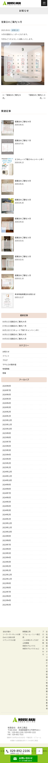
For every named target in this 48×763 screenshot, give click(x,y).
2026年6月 (6, 394)
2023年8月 (6, 540)
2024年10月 (7, 480)
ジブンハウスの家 (9, 640)
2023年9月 (6, 536)
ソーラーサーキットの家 (11, 634)
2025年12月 (7, 420)
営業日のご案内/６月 (23, 181)
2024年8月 (6, 489)
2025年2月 (6, 463)
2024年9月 (6, 484)
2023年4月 (6, 557)
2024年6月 (6, 497)
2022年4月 (6, 600)
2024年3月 (6, 510)
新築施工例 (27, 631)
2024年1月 (6, 519)
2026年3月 (6, 407)
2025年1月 (6, 467)
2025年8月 (6, 437)
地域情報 (5, 369)
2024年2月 (6, 514)
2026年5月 (6, 399)
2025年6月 (6, 446)
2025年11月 (7, 424)
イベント (5, 356)
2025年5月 (6, 450)
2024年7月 (6, 493)
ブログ (5, 360)
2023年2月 (6, 566)
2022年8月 (6, 587)
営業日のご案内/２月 (23, 256)
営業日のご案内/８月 (23, 121)
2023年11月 (7, 527)
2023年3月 (6, 562)
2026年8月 (6, 386)
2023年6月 (6, 549)
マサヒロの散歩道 (9, 364)
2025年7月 (6, 442)
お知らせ (5, 352)
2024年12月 (7, 472)
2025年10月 (7, 429)
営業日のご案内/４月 (23, 218)
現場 (4, 373)
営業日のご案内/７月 (23, 140)
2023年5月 (6, 553)
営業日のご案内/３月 (23, 237)
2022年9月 (6, 583)
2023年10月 (7, 532)
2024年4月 (6, 506)
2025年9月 (6, 433)
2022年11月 (7, 579)
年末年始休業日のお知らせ (25, 294)
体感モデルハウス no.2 (31, 648)
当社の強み (7, 631)
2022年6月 (6, 596)
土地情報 (26, 643)
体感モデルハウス (29, 646)
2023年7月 (6, 545)
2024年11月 (7, 476)
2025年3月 (6, 459)
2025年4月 (6, 454)
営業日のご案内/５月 (23, 200)
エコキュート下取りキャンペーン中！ (29, 159)
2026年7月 (6, 390)
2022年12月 (7, 574)
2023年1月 (6, 570)
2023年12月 (7, 523)
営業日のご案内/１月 (23, 275)
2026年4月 (6, 403)
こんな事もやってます (31, 640)
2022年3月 (6, 605)
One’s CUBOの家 (9, 637)
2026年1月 (6, 416)
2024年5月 (6, 502)
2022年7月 (6, 592)
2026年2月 (6, 412)
